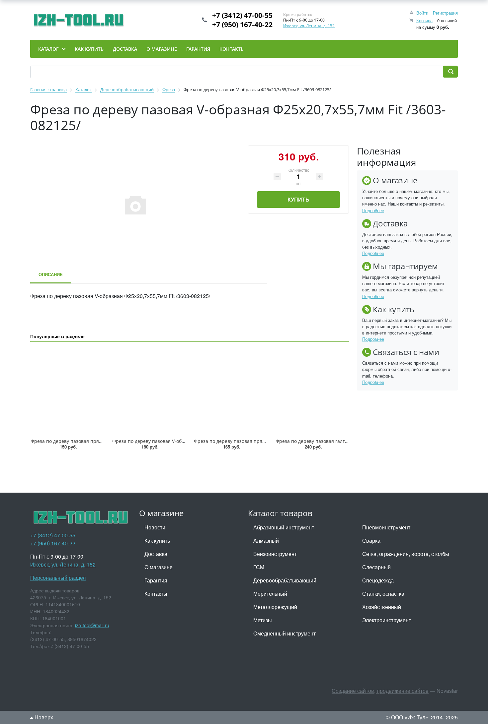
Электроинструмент (386, 620)
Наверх (43, 717)
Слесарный (376, 567)
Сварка (371, 540)
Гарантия (155, 580)
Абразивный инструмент (283, 527)
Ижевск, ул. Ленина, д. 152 (309, 26)
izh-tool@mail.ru (92, 625)
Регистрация (445, 13)
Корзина (424, 20)
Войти (422, 13)
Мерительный (270, 593)
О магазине (158, 567)
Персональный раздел (58, 577)
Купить (298, 199)
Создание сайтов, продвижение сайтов (380, 690)
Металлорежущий (275, 607)
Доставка (155, 554)
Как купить (157, 540)
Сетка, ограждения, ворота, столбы (405, 554)
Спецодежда (378, 580)
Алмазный (266, 540)
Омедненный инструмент (284, 633)
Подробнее (373, 210)
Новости (154, 527)
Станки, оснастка (383, 593)
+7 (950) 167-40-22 (242, 24)
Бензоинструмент (275, 554)
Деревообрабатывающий (284, 580)
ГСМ (258, 567)
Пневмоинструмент (386, 527)
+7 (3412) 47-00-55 (242, 15)
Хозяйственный (381, 607)
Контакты (155, 593)
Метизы (262, 620)
